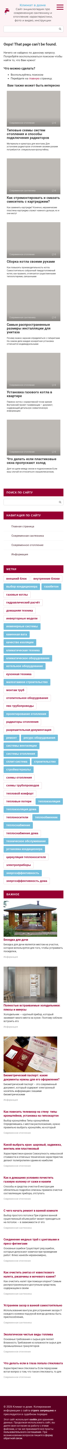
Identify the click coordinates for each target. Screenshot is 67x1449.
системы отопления (20, 753)
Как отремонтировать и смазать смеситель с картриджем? (33, 200)
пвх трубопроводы (20, 705)
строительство (45, 761)
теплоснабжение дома (22, 833)
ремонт (11, 737)
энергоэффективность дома (26, 880)
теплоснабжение (18, 825)
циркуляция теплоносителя (26, 857)
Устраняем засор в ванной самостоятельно (33, 1305)
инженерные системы (22, 626)
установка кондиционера (24, 849)
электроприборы (18, 864)
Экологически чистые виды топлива (28, 1334)
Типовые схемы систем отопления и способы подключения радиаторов (28, 134)
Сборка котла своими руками (31, 261)
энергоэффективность (22, 873)
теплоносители (17, 817)
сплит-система (16, 761)
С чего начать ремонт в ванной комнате (31, 1210)
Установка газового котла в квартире (29, 394)
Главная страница (22, 526)
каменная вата (16, 634)
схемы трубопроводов (22, 785)
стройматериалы (18, 769)
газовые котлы (17, 594)
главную (34, 78)
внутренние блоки (46, 578)
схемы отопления (19, 777)
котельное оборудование (24, 666)
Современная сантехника (27, 535)
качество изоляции (20, 642)
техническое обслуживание (26, 841)
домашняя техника (19, 610)
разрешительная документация (28, 729)
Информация (19, 554)
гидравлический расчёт (23, 602)
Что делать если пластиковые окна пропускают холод (31, 461)
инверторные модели (22, 618)
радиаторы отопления (22, 721)
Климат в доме (33, 5)
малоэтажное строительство (27, 682)
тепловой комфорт (20, 793)
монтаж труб (15, 690)
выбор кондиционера (21, 586)
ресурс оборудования (39, 737)
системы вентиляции (21, 745)
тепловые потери (18, 801)
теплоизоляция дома (21, 809)
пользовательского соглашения (22, 1432)
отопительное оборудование (27, 698)
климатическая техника (23, 650)
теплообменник (46, 817)
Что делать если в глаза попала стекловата (33, 1363)
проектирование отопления (26, 713)
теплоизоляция (49, 801)
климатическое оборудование (27, 658)
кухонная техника (18, 674)
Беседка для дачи (16, 939)
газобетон (51, 586)
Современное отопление (27, 545)
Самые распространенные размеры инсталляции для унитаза (29, 328)
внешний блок (16, 578)
